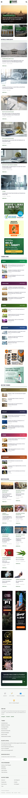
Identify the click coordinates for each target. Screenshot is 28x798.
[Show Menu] (1, 2)
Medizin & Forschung (5, 725)
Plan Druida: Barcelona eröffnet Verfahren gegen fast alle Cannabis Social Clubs (14, 743)
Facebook (8, 716)
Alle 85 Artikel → (23, 457)
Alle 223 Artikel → (23, 389)
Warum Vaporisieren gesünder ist (7, 746)
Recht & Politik (4, 734)
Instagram (3, 716)
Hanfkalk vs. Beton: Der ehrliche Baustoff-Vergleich (17, 393)
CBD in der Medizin (19, 557)
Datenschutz (8, 792)
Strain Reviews (4, 728)
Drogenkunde (3, 782)
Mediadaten (3, 766)
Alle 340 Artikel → (23, 327)
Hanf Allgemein (17, 780)
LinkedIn (12, 716)
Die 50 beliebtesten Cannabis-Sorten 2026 (15, 460)
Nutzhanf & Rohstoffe (5, 730)
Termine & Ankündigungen (5, 514)
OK (24, 681)
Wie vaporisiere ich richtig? (6, 744)
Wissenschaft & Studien (6, 736)
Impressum (3, 792)
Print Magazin (16, 784)
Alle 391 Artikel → (23, 305)
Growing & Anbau (4, 726)
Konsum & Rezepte (5, 732)
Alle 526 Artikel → (23, 261)
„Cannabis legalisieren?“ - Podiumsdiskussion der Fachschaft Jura (7, 518)
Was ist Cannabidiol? (20, 559)
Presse (19, 792)
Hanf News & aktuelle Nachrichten (20, 491)
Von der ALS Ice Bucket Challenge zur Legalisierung (20, 539)
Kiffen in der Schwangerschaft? (7, 750)
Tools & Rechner (4, 772)
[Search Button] (26, 2)
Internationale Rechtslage (8, 58)
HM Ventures (3, 768)
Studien (3, 85)
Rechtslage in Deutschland (8, 111)
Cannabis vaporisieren (7, 579)
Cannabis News (4, 723)
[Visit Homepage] (13, 2)
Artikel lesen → (4, 65)
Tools (2, 786)
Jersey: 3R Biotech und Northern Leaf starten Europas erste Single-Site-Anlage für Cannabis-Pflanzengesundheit (16, 426)
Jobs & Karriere (4, 770)
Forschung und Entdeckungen (5, 536)
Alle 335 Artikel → (23, 411)
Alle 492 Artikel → (23, 283)
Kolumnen (3, 780)
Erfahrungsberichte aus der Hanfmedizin (6, 558)
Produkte (15, 782)
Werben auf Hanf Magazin (6, 765)
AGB (12, 792)
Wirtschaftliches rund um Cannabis (9, 164)
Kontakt (15, 792)
